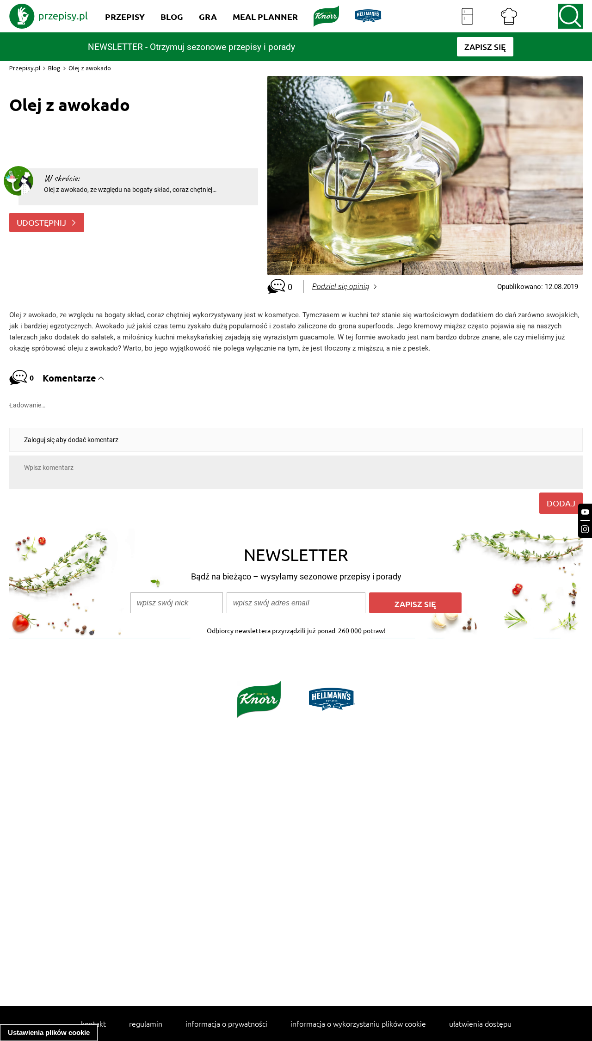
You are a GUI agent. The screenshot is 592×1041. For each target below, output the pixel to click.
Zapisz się (415, 603)
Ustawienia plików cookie (49, 1032)
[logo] (48, 16)
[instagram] (585, 529)
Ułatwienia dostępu (480, 1023)
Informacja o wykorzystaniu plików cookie (358, 1023)
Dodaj (561, 503)
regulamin (145, 1023)
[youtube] (585, 512)
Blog (54, 68)
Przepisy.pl (24, 68)
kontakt (93, 1023)
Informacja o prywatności (226, 1023)
